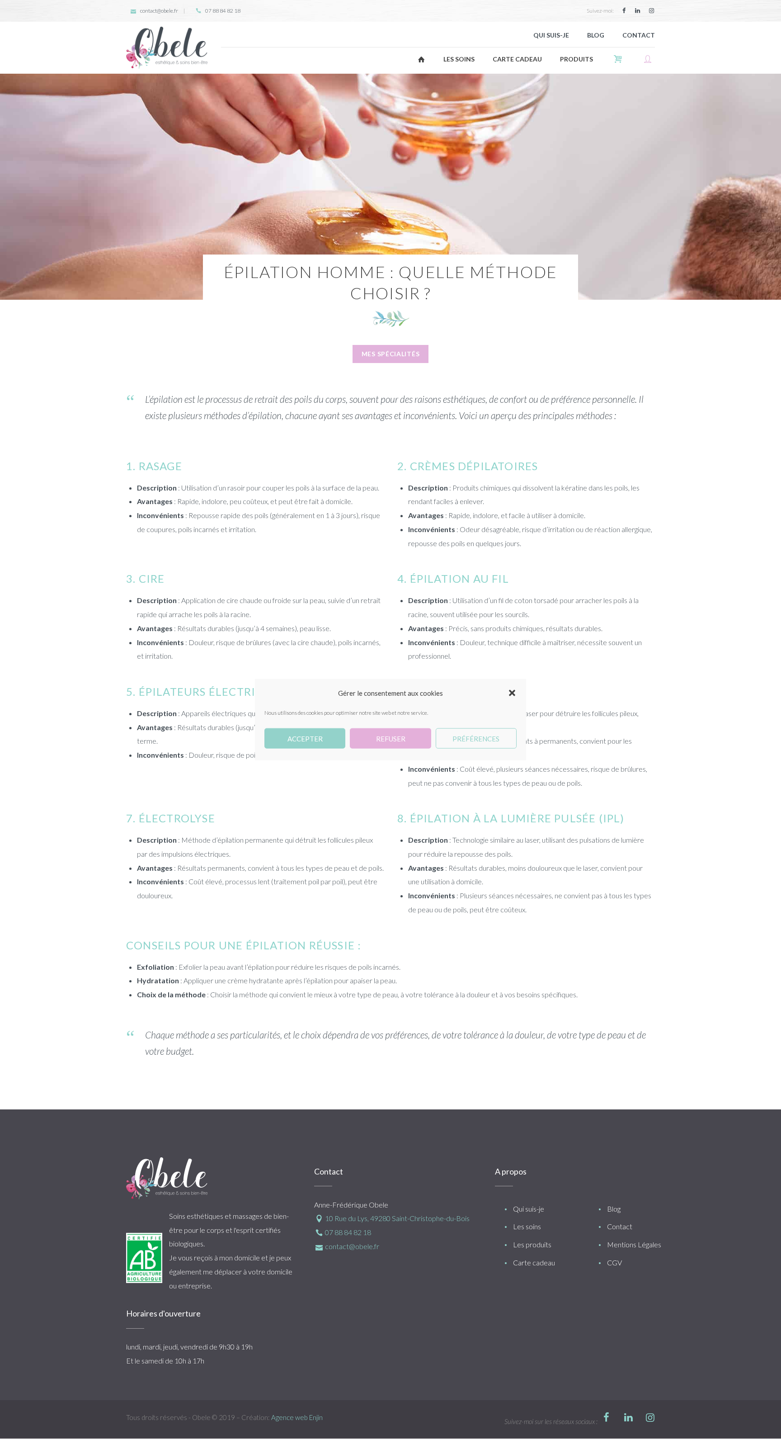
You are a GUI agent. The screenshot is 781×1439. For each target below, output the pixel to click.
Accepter (305, 738)
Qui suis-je (528, 1208)
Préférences (475, 738)
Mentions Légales (634, 1244)
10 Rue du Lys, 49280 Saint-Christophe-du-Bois (397, 1218)
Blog (614, 1208)
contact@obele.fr (159, 10)
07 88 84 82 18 (222, 10)
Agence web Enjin (297, 1417)
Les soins (527, 1226)
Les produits (532, 1244)
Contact (619, 1226)
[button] (512, 693)
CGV (614, 1262)
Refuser (390, 738)
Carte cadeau (534, 1262)
